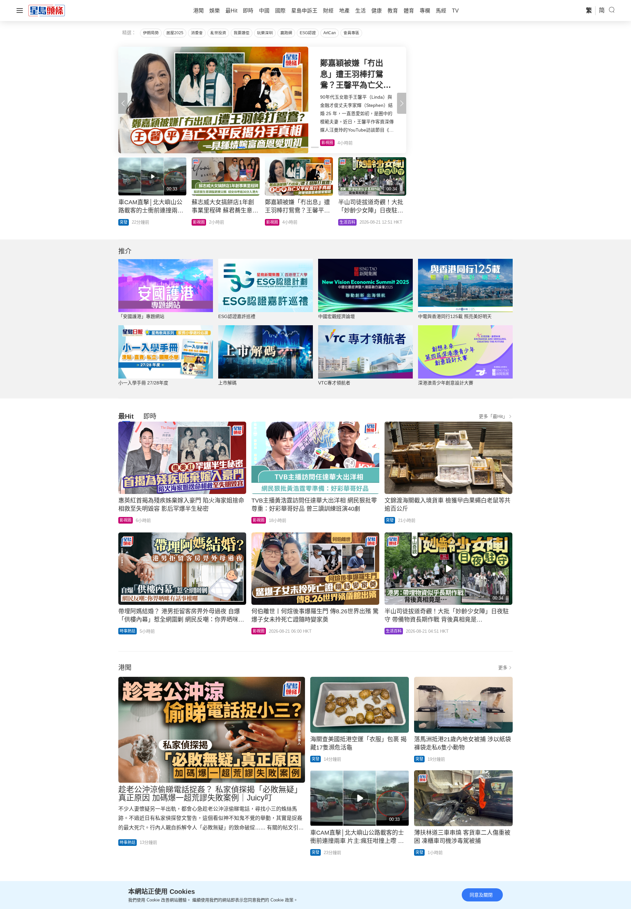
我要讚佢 (241, 33)
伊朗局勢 (151, 33)
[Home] (47, 10)
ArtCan (329, 33)
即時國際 (141, 222)
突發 (390, 520)
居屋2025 (174, 33)
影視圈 (125, 520)
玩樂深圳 (265, 33)
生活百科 (394, 631)
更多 (502, 667)
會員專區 (351, 33)
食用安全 (287, 222)
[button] (401, 103)
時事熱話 (127, 631)
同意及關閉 (481, 894)
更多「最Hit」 (493, 416)
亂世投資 (218, 33)
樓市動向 (360, 222)
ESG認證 (308, 33)
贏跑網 (286, 33)
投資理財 (214, 222)
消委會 (197, 33)
